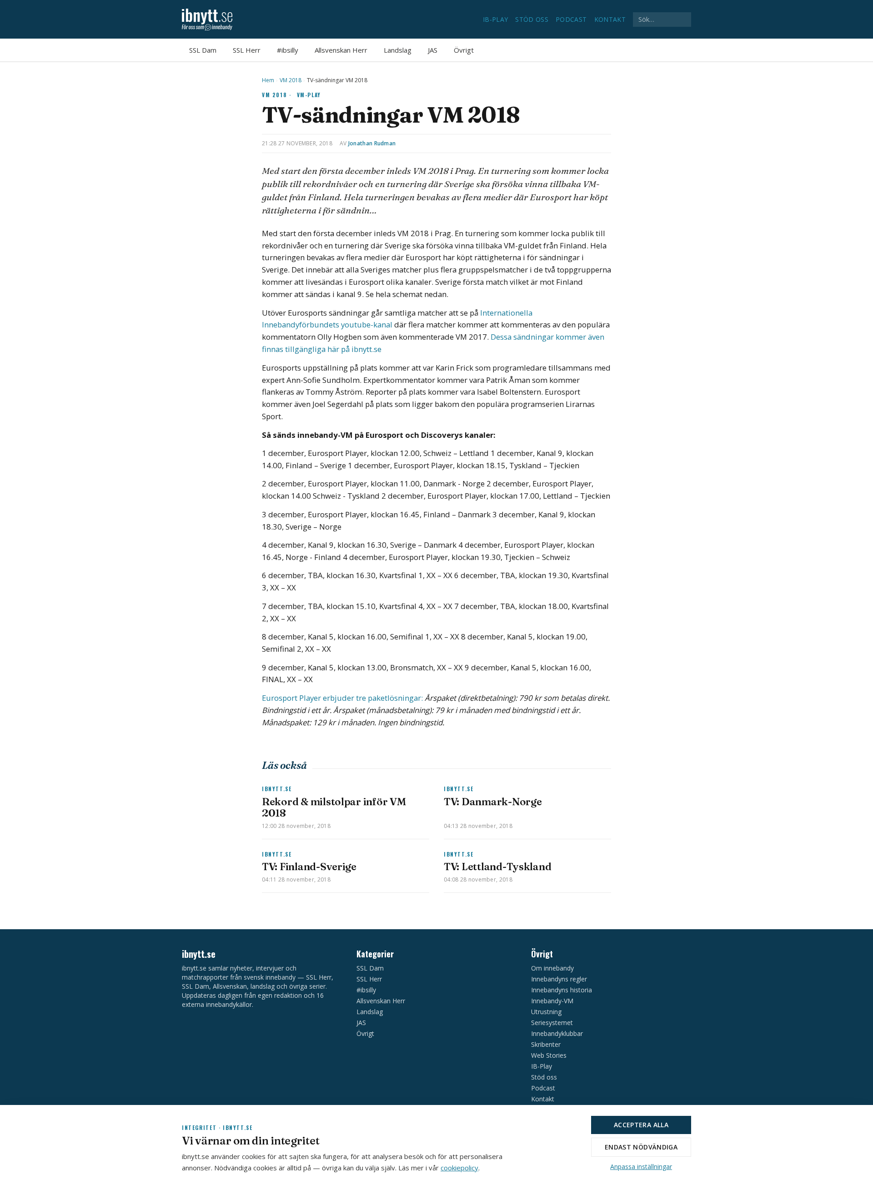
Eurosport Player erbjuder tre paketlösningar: (342, 698)
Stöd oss (531, 19)
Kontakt (610, 19)
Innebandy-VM (552, 1000)
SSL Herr (247, 49)
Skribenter (546, 1044)
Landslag (397, 49)
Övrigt (464, 49)
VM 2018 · (276, 94)
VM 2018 (290, 80)
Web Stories (549, 1055)
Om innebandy (552, 968)
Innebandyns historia (561, 990)
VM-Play (309, 94)
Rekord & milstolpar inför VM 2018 (334, 807)
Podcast (571, 19)
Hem (268, 80)
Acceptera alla (641, 1124)
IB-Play (495, 19)
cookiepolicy (459, 1167)
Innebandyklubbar (557, 1033)
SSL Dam (202, 49)
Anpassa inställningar (641, 1166)
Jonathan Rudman (372, 143)
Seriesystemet (552, 1022)
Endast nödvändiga (641, 1147)
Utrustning (546, 1011)
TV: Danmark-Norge (493, 801)
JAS (432, 49)
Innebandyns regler (559, 979)
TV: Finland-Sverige (309, 866)
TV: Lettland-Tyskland (497, 866)
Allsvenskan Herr (341, 49)
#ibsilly (287, 49)
